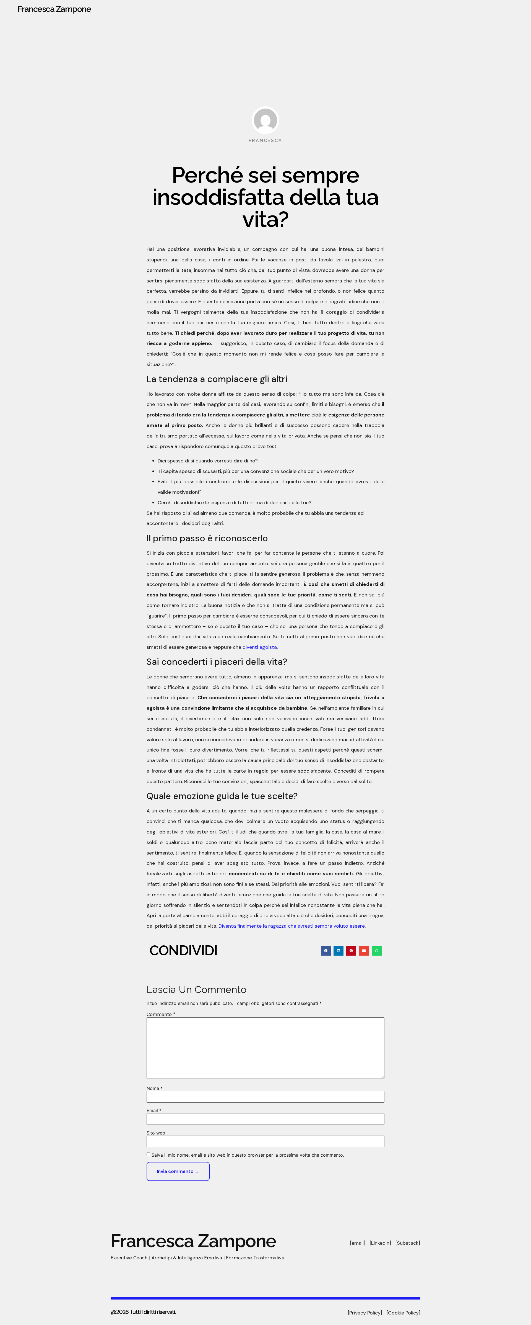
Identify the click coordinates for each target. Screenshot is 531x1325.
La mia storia (436, 9)
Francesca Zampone (54, 9)
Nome (155, 1088)
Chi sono (402, 9)
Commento (161, 1014)
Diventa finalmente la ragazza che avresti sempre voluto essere (291, 926)
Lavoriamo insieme (481, 9)
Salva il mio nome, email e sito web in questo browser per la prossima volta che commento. (248, 1155)
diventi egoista (260, 647)
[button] (326, 951)
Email (154, 1110)
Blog (518, 9)
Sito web (156, 1133)
